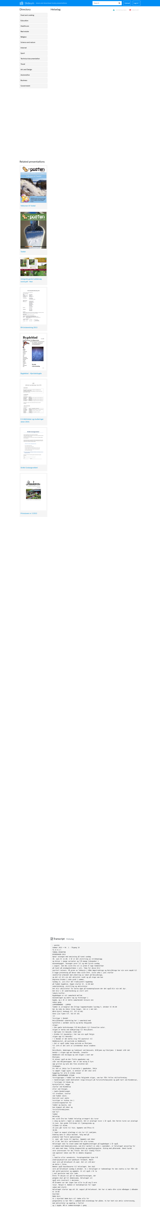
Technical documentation (30, 59)
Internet (24, 48)
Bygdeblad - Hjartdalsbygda (31, 373)
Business (24, 80)
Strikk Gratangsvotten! (29, 468)
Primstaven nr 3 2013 (29, 513)
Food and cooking (27, 15)
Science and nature (28, 42)
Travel (23, 64)
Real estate (25, 31)
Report (135, 10)
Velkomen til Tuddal (28, 206)
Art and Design (26, 69)
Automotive (25, 75)
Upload (127, 3)
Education (24, 21)
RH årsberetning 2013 (29, 327)
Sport (23, 53)
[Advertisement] (33, 122)
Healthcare (25, 26)
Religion (24, 37)
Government (25, 86)
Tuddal (23, 252)
